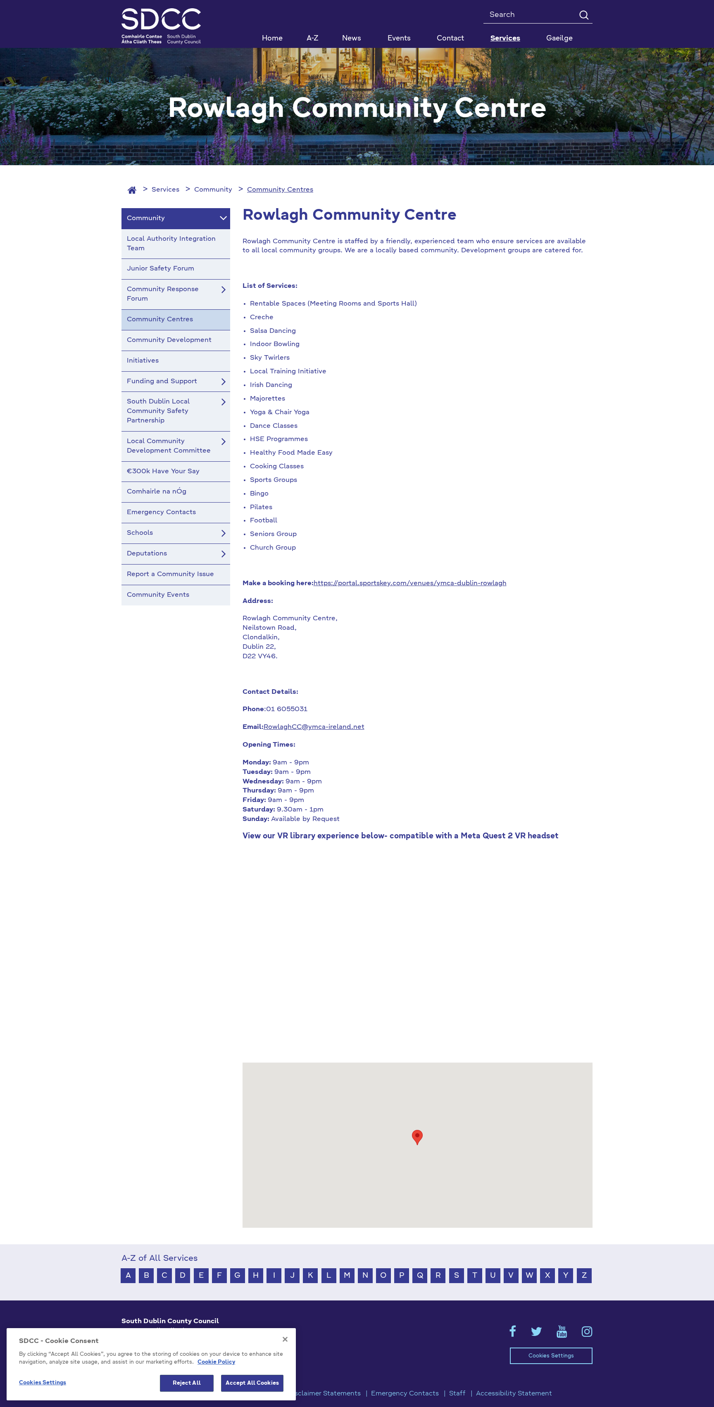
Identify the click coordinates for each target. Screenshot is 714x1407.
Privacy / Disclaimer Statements (309, 1393)
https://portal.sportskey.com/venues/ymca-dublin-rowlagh (410, 583)
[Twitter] (536, 1334)
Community (213, 190)
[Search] (584, 14)
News (351, 38)
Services (165, 190)
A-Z (313, 38)
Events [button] (399, 38)
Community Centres (280, 190)
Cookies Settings (551, 1356)
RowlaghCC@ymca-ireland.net (314, 727)
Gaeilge (559, 38)
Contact (450, 38)
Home (272, 38)
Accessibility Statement (514, 1393)
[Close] (285, 1339)
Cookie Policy (216, 1362)
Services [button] (505, 38)
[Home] (132, 190)
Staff (457, 1393)
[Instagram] (587, 1334)
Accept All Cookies (252, 1383)
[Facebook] (512, 1334)
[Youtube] (562, 1334)
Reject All (187, 1383)
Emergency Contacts (405, 1393)
